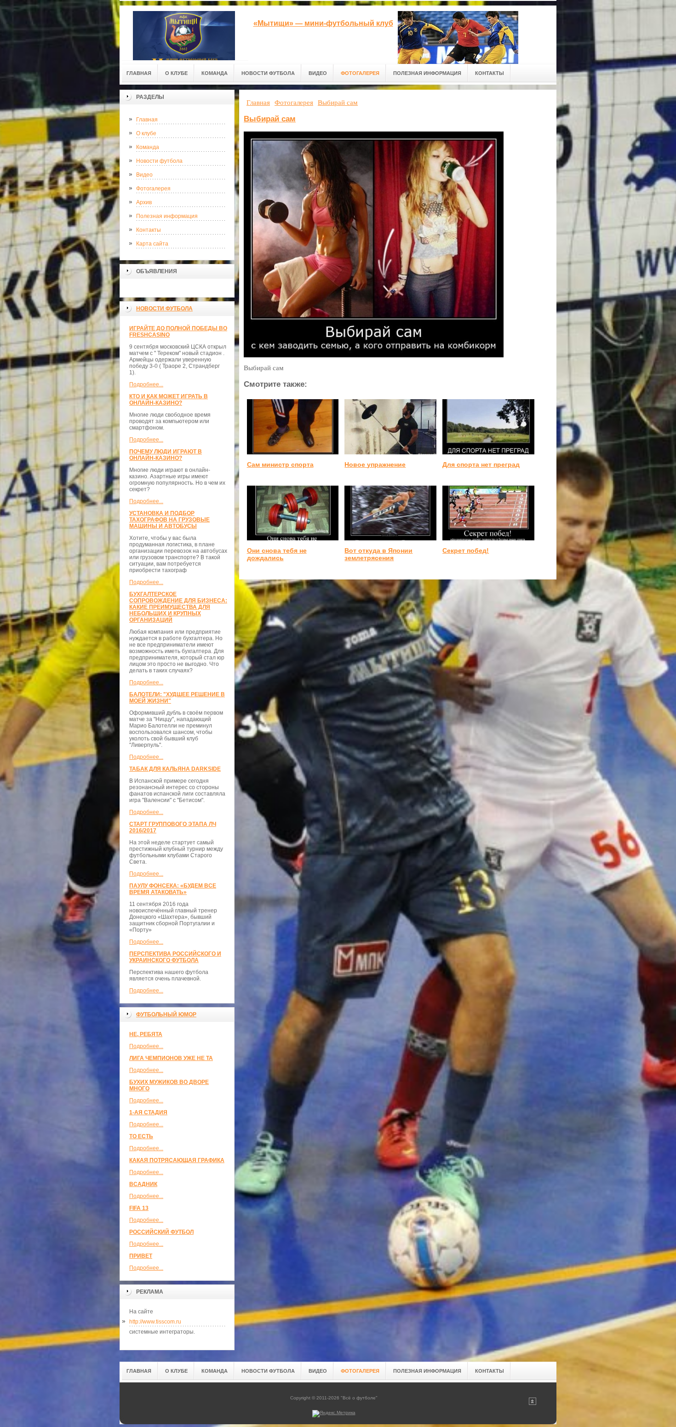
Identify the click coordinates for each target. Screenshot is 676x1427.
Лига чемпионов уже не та (171, 1058)
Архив (144, 202)
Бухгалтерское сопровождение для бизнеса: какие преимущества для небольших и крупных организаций (178, 607)
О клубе (146, 133)
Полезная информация (167, 216)
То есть (141, 1136)
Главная (147, 119)
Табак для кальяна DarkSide (175, 769)
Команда (147, 147)
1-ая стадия (148, 1112)
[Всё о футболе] (184, 33)
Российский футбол (161, 1232)
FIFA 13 (139, 1208)
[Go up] (532, 1403)
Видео (144, 175)
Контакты (148, 230)
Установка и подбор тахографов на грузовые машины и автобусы (169, 519)
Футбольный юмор (166, 1014)
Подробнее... (146, 384)
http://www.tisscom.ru (155, 1321)
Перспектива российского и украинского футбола (175, 957)
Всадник (143, 1184)
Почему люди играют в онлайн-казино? (165, 454)
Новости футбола (159, 161)
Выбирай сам (270, 119)
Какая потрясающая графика (176, 1160)
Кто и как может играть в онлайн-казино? (168, 399)
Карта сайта (152, 244)
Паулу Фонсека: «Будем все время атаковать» (172, 889)
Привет (140, 1256)
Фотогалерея (153, 188)
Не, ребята (145, 1034)
